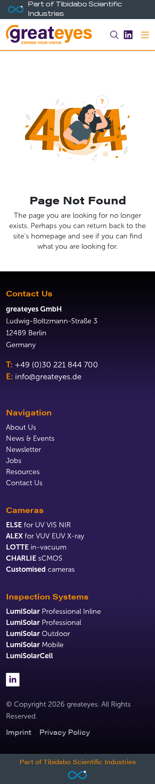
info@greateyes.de (48, 376)
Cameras (25, 509)
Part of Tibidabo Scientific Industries (77, 761)
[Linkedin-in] (12, 679)
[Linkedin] (128, 35)
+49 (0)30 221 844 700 (56, 364)
